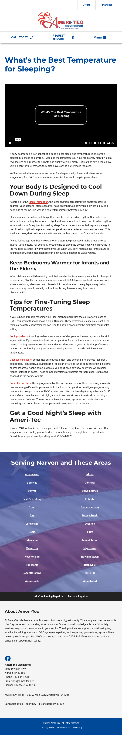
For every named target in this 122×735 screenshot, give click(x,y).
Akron (89, 474)
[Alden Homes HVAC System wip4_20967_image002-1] (61, 12)
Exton (32, 507)
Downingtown (90, 490)
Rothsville (90, 564)
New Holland (32, 556)
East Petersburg (32, 499)
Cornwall (90, 482)
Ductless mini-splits (21, 359)
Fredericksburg (90, 507)
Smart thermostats (20, 383)
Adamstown (32, 474)
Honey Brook (90, 515)
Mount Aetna (90, 540)
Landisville (32, 523)
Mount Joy (32, 548)
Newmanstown (90, 556)
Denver (32, 490)
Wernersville (32, 581)
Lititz (90, 531)
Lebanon (90, 523)
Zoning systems (19, 336)
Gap (32, 515)
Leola (32, 531)
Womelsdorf (90, 581)
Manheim (32, 540)
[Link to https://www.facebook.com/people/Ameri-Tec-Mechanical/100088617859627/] (7, 658)
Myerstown (89, 548)
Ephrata (90, 499)
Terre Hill (90, 573)
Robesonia (32, 564)
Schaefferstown (32, 573)
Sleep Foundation (38, 201)
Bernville (32, 482)
